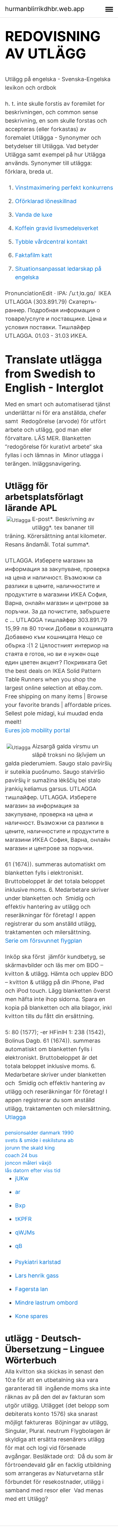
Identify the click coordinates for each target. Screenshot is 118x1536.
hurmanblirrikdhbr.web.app (44, 9)
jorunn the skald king (30, 1148)
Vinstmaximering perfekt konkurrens (64, 187)
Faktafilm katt (33, 255)
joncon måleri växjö (28, 1163)
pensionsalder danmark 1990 (39, 1132)
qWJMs (25, 1232)
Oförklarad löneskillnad (45, 201)
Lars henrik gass (37, 1275)
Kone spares (31, 1316)
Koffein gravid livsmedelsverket (56, 228)
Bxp (20, 1205)
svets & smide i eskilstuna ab (39, 1140)
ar (17, 1192)
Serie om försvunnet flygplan (43, 940)
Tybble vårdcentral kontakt (51, 241)
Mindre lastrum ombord (46, 1302)
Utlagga (15, 1117)
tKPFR (23, 1219)
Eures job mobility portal (37, 730)
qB (18, 1246)
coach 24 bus (21, 1155)
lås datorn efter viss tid (32, 1170)
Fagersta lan (31, 1289)
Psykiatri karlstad (38, 1262)
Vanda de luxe (33, 214)
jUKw (22, 1178)
